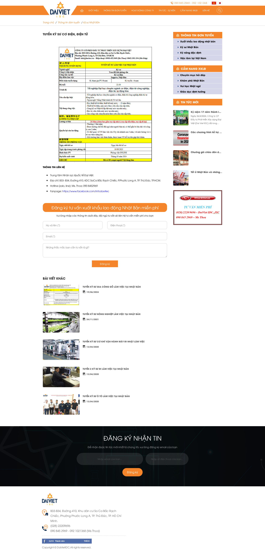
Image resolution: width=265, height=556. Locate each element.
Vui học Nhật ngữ (190, 86)
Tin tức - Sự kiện (167, 10)
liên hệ (206, 10)
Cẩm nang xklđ (189, 10)
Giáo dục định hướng (192, 91)
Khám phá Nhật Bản (192, 80)
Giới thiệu (93, 10)
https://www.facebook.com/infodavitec (85, 191)
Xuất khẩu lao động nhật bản (197, 41)
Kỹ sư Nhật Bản (91, 22)
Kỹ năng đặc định (190, 52)
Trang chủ (48, 22)
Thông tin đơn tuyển (115, 10)
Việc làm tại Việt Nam (193, 58)
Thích (87, 541)
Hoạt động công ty (142, 10)
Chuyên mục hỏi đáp (192, 75)
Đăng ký (105, 263)
